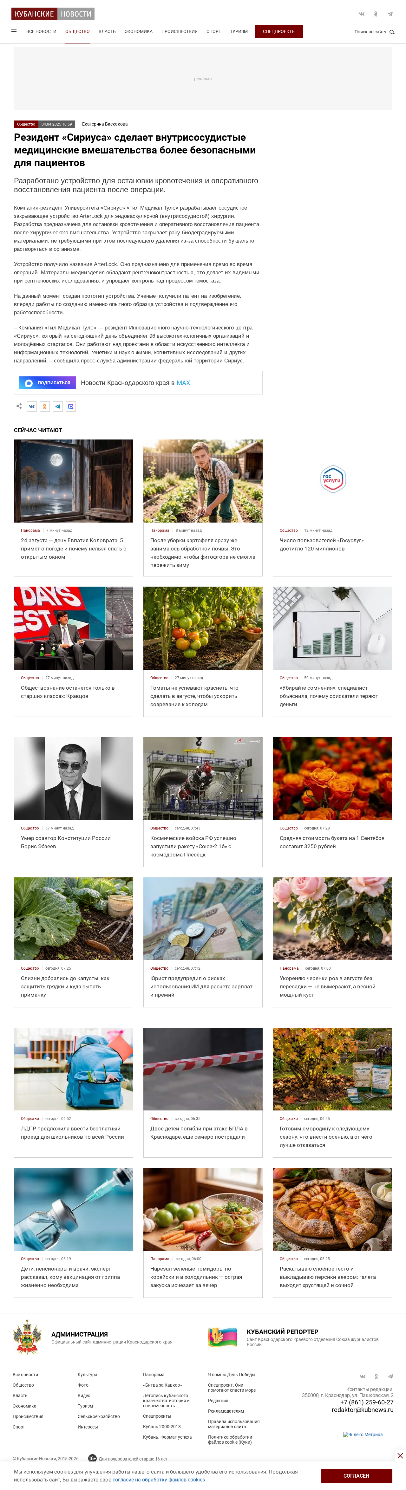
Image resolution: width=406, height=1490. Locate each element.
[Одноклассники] (45, 406)
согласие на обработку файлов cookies (159, 1480)
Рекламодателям (226, 1411)
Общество (77, 31)
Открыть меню (14, 32)
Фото (83, 1385)
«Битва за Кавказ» (162, 1385)
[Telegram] (58, 406)
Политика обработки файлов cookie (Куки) (230, 1440)
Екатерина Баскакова (105, 124)
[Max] (71, 406)
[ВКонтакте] (32, 406)
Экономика (139, 31)
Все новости (41, 31)
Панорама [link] (30, 530)
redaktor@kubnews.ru (363, 1410)
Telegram (390, 14)
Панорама (154, 1374)
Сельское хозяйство (99, 1416)
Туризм (239, 31)
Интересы (88, 1426)
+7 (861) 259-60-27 (367, 1402)
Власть (107, 31)
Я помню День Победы (231, 1374)
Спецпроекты (279, 31)
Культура (87, 1374)
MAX (183, 383)
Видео (84, 1395)
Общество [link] (289, 530)
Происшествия (179, 31)
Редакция (218, 1400)
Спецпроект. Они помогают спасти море (232, 1388)
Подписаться (54, 382)
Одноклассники (376, 14)
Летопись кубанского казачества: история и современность (166, 1400)
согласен (356, 1476)
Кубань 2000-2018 (162, 1426)
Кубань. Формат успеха (167, 1437)
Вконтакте (361, 14)
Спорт (213, 31)
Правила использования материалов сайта (234, 1424)
